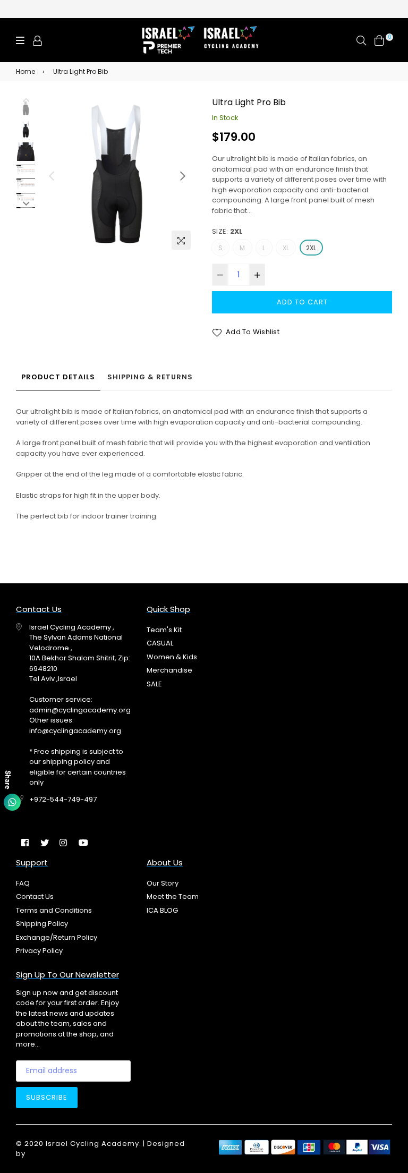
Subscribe (46, 1097)
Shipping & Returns (150, 377)
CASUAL (160, 643)
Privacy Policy (39, 951)
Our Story (162, 883)
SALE (154, 684)
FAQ (23, 883)
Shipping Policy (42, 924)
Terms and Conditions (54, 910)
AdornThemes (55, 1154)
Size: (227, 231)
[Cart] (379, 40)
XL (286, 247)
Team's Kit (164, 630)
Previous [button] (52, 175)
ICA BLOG (162, 910)
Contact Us (35, 896)
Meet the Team (173, 896)
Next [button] (183, 175)
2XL (311, 247)
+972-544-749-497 (63, 799)
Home (25, 71)
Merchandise (169, 670)
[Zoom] (181, 240)
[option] (117, 176)
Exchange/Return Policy (56, 937)
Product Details (58, 377)
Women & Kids (172, 657)
